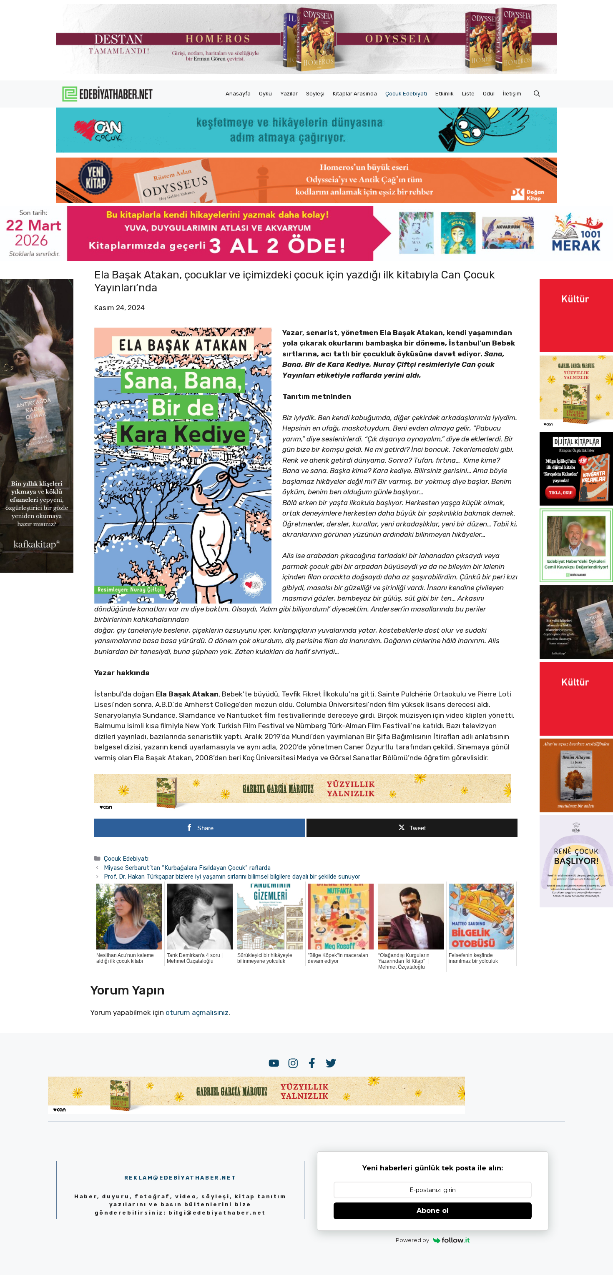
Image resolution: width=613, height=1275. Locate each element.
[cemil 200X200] (576, 580)
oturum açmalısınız (197, 1012)
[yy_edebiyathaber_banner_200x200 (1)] (576, 426)
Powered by (412, 1240)
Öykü (265, 93)
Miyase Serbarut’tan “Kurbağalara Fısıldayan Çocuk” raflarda (187, 868)
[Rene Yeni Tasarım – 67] (576, 905)
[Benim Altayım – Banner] (576, 810)
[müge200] (576, 503)
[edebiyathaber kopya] (306, 200)
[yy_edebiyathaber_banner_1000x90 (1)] (302, 809)
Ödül (489, 93)
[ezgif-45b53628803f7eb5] (306, 150)
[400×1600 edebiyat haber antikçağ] (36, 570)
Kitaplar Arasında (355, 93)
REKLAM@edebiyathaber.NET (180, 1178)
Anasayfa (238, 93)
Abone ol (433, 1211)
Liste (468, 93)
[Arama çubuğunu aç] (536, 93)
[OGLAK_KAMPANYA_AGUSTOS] (576, 350)
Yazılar (289, 93)
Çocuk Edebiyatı (406, 93)
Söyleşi (315, 93)
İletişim (512, 93)
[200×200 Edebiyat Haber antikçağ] (576, 656)
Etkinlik (444, 93)
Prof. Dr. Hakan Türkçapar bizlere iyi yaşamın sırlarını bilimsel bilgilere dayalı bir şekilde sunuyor (232, 876)
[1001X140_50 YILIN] (306, 72)
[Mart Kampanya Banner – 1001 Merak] (306, 258)
